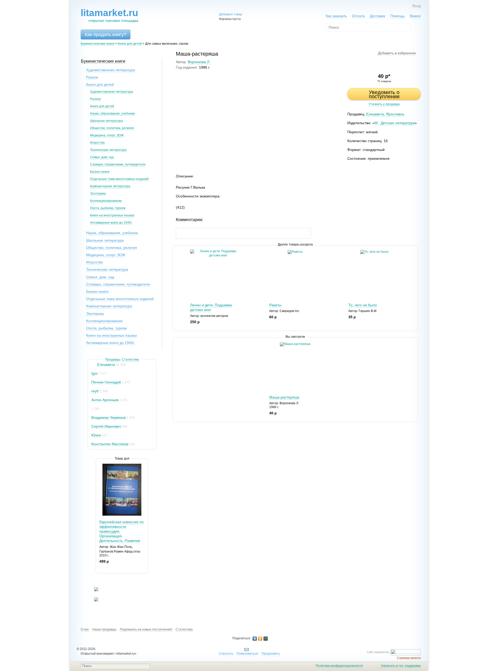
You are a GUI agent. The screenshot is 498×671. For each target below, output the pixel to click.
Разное (92, 77)
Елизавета (106, 364)
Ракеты (275, 305)
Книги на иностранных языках (112, 215)
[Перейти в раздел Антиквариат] (93, 600)
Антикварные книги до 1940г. (111, 222)
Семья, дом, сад (102, 157)
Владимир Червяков (108, 417)
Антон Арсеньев (105, 400)
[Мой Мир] (265, 638)
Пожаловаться (247, 653)
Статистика (130, 359)
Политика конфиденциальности (339, 666)
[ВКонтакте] (255, 638)
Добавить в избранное (397, 53)
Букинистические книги (97, 43)
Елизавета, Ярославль (385, 114)
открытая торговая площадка (109, 15)
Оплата (358, 16)
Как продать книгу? (105, 34)
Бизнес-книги (99, 172)
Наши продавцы (104, 629)
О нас (85, 629)
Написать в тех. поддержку (401, 666)
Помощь (397, 16)
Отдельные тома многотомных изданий (119, 179)
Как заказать (336, 16)
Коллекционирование (106, 201)
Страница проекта (409, 657)
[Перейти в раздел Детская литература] (93, 590)
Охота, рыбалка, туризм (107, 208)
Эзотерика (98, 193)
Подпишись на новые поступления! (146, 629)
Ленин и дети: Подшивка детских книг (211, 307)
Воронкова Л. (199, 62)
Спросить (226, 653)
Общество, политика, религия (112, 128)
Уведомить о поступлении (384, 94)
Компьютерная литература (110, 186)
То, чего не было (362, 305)
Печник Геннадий (106, 382)
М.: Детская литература (395, 123)
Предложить (270, 653)
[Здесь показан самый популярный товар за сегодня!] (99, 466)
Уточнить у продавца (384, 104)
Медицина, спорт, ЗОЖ (107, 135)
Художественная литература (110, 70)
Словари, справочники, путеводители (118, 164)
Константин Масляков (109, 444)
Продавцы (112, 359)
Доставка (377, 16)
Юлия (96, 435)
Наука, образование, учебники (112, 113)
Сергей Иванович (106, 426)
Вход (416, 6)
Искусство (97, 142)
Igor (94, 373)
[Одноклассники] (260, 638)
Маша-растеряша (284, 397)
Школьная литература (106, 121)
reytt (95, 391)
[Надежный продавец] (93, 364)
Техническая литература (108, 150)
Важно (415, 16)
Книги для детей (130, 43)
